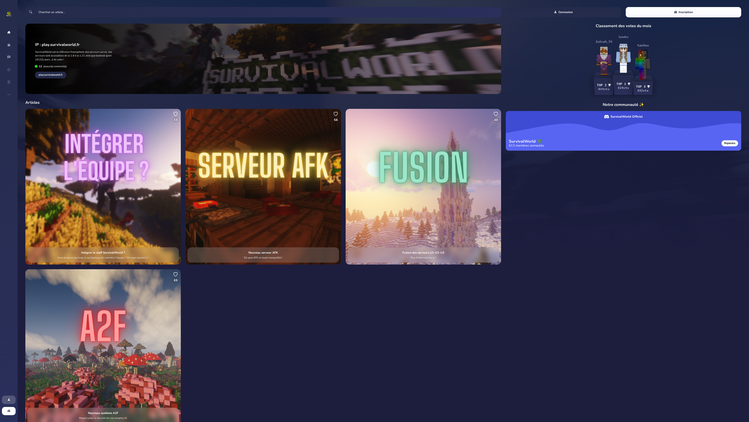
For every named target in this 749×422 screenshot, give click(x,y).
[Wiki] (9, 69)
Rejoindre (729, 143)
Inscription (686, 12)
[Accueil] (9, 32)
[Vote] (9, 57)
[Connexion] (9, 400)
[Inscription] (9, 411)
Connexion (565, 12)
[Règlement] (9, 82)
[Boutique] (9, 45)
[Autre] (9, 94)
